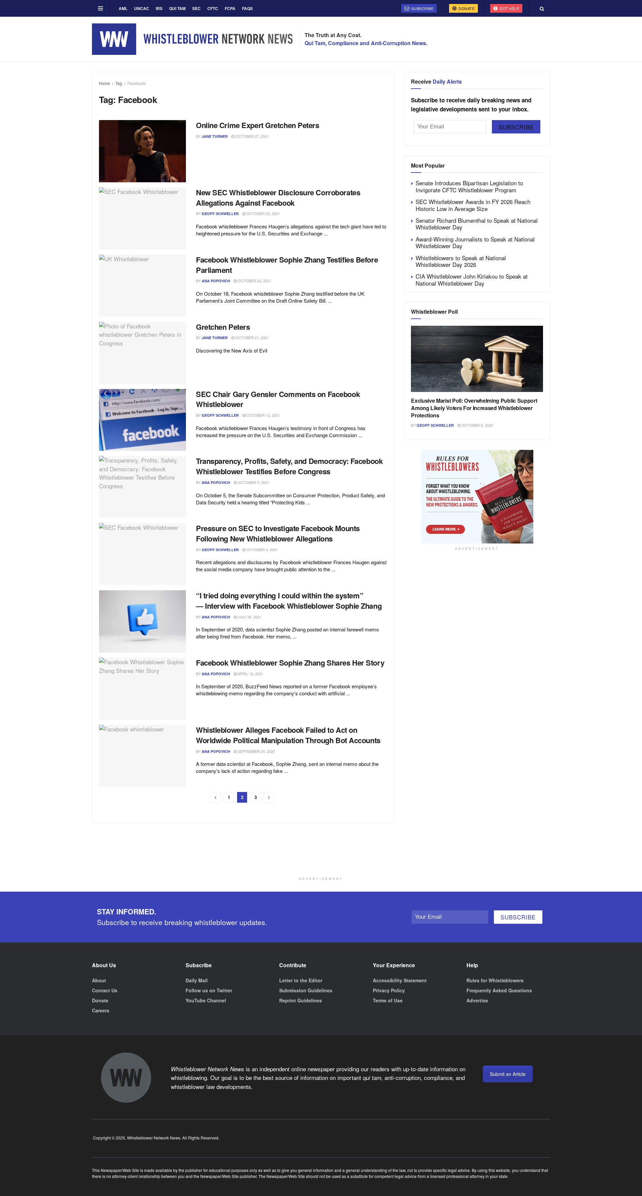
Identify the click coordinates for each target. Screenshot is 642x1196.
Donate (466, 8)
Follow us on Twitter (209, 990)
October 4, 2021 (261, 549)
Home (104, 83)
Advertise (477, 1000)
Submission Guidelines (305, 990)
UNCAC (141, 8)
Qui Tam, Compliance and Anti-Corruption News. (366, 43)
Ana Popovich (216, 280)
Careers (100, 1010)
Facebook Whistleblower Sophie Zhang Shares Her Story (290, 662)
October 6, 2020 (476, 425)
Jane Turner (215, 136)
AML (123, 8)
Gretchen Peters (223, 326)
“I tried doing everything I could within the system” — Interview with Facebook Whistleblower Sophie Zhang (289, 600)
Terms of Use (388, 1000)
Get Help (509, 8)
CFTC (212, 8)
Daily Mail (197, 980)
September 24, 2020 (256, 751)
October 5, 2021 (253, 482)
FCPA (230, 8)
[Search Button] (542, 8)
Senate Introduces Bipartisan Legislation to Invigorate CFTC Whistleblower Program (469, 186)
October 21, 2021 (251, 337)
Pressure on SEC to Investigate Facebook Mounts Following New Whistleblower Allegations (278, 533)
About (99, 980)
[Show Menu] (100, 8)
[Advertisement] (321, 857)
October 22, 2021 (254, 280)
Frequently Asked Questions (499, 990)
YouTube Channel (206, 1000)
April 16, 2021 (250, 673)
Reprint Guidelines (300, 1000)
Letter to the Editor (300, 980)
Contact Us (104, 990)
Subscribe (421, 8)
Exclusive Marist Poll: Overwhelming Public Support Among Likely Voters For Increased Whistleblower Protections (474, 408)
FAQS (247, 8)
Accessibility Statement (400, 980)
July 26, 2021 (249, 616)
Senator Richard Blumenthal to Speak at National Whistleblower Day (477, 223)
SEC (196, 8)
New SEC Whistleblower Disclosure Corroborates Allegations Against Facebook (278, 197)
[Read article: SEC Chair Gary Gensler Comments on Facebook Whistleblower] (142, 420)
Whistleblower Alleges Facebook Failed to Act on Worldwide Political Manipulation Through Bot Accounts (288, 734)
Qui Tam (177, 8)
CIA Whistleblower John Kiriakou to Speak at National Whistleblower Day (472, 279)
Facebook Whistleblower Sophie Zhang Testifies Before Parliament (287, 264)
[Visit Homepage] (192, 39)
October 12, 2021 (262, 415)
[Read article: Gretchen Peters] (142, 353)
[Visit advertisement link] (477, 496)
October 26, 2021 (262, 213)
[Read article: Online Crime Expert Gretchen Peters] (142, 151)
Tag (118, 83)
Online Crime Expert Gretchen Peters (257, 125)
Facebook (136, 83)
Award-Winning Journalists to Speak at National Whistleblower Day (475, 242)
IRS (159, 8)
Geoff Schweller (220, 213)
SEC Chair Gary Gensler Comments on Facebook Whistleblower (278, 399)
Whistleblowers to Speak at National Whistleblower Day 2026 (461, 261)
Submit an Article (508, 1074)
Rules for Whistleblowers (495, 980)
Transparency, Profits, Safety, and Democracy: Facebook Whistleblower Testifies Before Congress (289, 466)
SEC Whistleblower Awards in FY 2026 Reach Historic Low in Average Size (473, 204)
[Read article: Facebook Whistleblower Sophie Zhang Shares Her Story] (142, 689)
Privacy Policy (389, 990)
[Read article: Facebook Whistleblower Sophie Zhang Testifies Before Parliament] (142, 286)
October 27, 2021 (251, 136)
